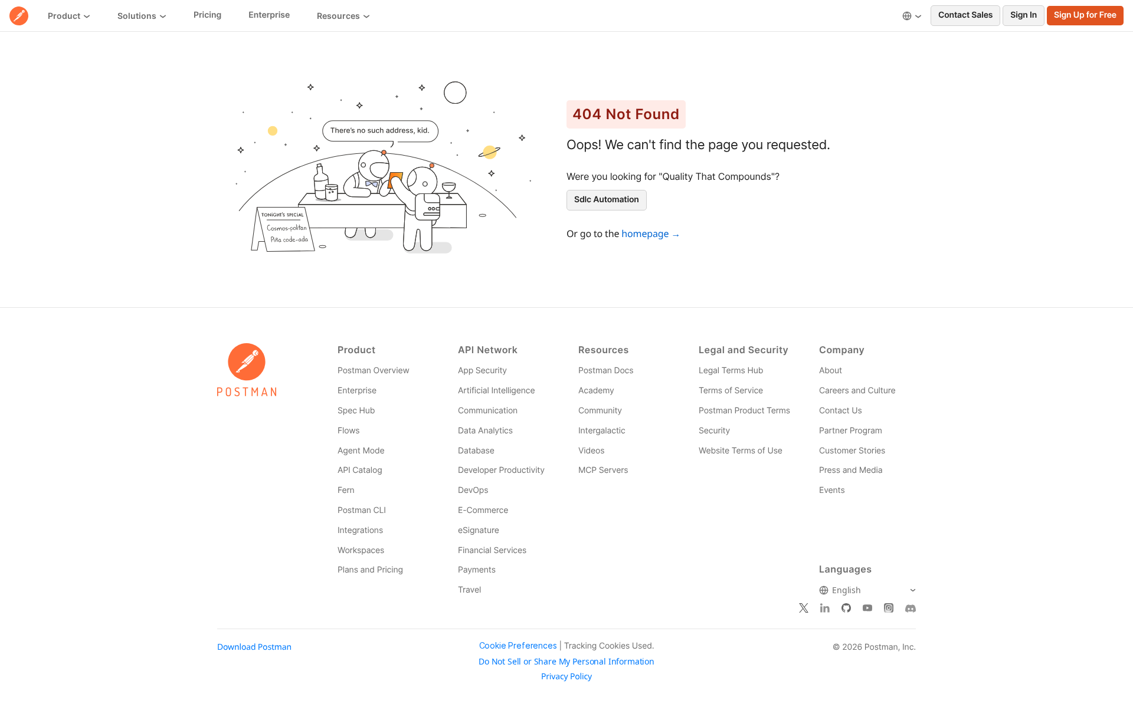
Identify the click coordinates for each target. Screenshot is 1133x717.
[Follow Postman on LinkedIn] (825, 608)
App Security (482, 371)
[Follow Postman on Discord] (910, 608)
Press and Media (850, 470)
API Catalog (360, 470)
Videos (591, 451)
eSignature (478, 530)
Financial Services (492, 550)
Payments (477, 570)
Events (832, 490)
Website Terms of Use (740, 451)
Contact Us (840, 411)
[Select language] (912, 16)
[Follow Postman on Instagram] (888, 608)
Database (476, 451)
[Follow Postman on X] (803, 608)
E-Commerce (483, 510)
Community (600, 411)
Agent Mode (361, 451)
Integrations (360, 530)
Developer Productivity (501, 470)
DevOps (473, 490)
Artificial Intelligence (496, 391)
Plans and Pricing (370, 570)
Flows (349, 431)
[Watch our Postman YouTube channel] (867, 608)
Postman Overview (374, 371)
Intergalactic (602, 431)
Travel (469, 590)
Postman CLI (362, 510)
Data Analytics (485, 431)
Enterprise (357, 391)
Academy (596, 391)
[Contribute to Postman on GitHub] (846, 608)
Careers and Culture (857, 391)
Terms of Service (731, 391)
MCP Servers (603, 470)
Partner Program (850, 431)
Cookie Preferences (518, 645)
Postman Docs (605, 371)
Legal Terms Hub (731, 371)
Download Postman (254, 647)
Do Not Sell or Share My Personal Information (566, 661)
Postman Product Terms (744, 411)
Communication (488, 411)
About (830, 371)
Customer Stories (852, 451)
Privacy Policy (566, 677)
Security (714, 431)
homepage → (650, 233)
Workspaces (361, 550)
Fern (346, 490)
